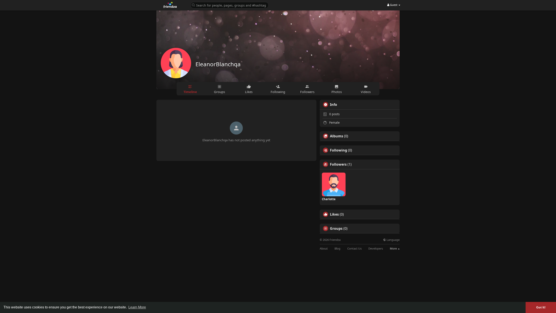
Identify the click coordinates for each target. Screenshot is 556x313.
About (324, 248)
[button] (229, 4)
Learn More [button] (137, 307)
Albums (336, 136)
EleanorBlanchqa (218, 64)
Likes (334, 214)
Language (393, 239)
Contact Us (354, 248)
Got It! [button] (541, 307)
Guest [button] (393, 5)
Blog (337, 248)
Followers (338, 164)
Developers (375, 248)
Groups (336, 228)
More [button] (393, 248)
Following (338, 150)
